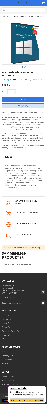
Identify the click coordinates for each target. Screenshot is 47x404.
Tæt (24, 400)
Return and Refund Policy (11, 331)
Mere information (36, 400)
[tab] (23, 157)
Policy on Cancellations (10, 384)
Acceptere (16, 400)
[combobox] (23, 9)
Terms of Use (7, 323)
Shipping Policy (7, 335)
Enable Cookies (8, 376)
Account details (7, 360)
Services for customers (10, 380)
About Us (5, 315)
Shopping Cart (7, 356)
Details (8, 157)
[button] (22, 66)
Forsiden (5, 17)
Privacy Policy (7, 327)
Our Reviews (7, 319)
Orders (4, 352)
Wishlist (5, 363)
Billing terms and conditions (12, 339)
